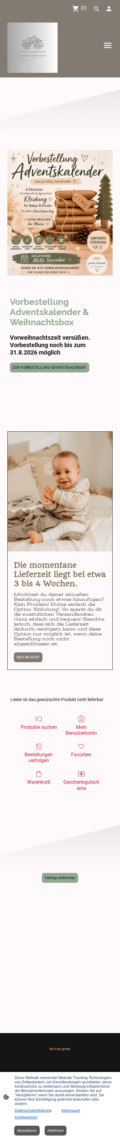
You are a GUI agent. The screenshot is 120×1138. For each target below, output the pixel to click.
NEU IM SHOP (28, 657)
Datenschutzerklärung (33, 1110)
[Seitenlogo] (32, 48)
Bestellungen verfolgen (39, 757)
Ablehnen (55, 1130)
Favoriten (81, 755)
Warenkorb (38, 782)
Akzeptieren (27, 1130)
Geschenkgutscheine (81, 785)
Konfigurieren (26, 1117)
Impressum (71, 1110)
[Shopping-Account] (109, 8)
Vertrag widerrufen (60, 878)
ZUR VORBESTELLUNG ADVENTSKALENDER (49, 367)
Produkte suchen (39, 727)
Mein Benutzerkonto (81, 730)
